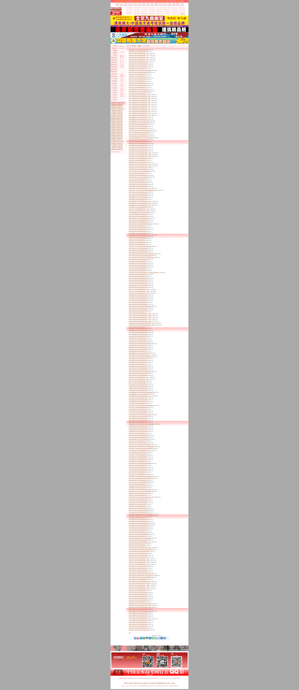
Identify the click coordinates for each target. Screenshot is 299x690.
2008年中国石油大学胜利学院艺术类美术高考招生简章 (140, 356)
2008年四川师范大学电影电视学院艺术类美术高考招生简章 (141, 513)
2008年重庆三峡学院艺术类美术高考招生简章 (138, 386)
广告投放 (173, 683)
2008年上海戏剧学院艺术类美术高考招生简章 (138, 418)
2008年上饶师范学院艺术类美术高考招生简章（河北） (140, 113)
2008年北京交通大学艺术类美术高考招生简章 (138, 624)
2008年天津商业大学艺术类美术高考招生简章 (138, 233)
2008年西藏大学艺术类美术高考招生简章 (137, 487)
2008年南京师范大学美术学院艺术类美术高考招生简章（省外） (142, 323)
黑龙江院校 (130, 5)
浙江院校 (148, 3)
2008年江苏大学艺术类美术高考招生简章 (137, 87)
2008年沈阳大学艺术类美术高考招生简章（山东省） (139, 586)
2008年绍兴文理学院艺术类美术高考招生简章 (138, 427)
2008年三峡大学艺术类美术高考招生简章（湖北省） (139, 210)
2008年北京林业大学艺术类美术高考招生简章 (138, 474)
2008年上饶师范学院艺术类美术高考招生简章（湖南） (140, 104)
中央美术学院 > (114, 57)
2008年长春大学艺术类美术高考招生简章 (137, 506)
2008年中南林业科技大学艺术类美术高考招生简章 (139, 218)
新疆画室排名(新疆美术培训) (117, 133)
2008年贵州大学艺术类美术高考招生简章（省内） (139, 377)
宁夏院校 (156, 5)
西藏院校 (178, 3)
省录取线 (182, 1)
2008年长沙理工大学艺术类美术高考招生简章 (138, 281)
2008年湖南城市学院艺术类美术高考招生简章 (138, 119)
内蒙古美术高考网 (175, 13)
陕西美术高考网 (167, 9)
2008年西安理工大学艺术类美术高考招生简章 (138, 437)
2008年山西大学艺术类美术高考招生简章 (137, 543)
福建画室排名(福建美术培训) (117, 118)
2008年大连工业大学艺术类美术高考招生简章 (138, 134)
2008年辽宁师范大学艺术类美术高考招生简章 (138, 310)
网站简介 (126, 683)
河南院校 (178, 5)
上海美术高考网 (129, 9)
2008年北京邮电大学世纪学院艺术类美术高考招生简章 (140, 611)
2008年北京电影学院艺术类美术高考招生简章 (138, 620)
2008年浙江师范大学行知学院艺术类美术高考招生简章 (140, 306)
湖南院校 (165, 5)
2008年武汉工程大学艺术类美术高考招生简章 (138, 78)
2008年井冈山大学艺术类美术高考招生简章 (137, 339)
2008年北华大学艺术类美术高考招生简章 (137, 441)
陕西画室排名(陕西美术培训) (117, 127)
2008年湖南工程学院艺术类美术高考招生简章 (138, 222)
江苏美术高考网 (137, 9)
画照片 (131, 1)
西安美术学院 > (114, 71)
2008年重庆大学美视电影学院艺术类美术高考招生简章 (140, 538)
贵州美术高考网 (182, 7)
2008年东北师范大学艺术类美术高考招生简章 (138, 500)
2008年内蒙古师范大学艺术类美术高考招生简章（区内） (140, 203)
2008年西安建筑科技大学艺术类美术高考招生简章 (139, 121)
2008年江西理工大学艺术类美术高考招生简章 (138, 298)
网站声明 (139, 683)
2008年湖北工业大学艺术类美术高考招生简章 (138, 167)
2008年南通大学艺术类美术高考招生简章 (137, 504)
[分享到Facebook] (162, 638)
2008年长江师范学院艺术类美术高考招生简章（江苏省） (140, 317)
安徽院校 (173, 5)
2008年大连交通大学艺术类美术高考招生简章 (138, 227)
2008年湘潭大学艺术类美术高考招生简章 (137, 51)
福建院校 (156, 3)
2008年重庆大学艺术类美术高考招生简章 (137, 461)
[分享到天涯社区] (159, 638)
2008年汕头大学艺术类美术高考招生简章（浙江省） (139, 293)
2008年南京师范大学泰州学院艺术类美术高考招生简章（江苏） (142, 497)
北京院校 (117, 3)
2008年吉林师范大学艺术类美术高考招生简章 (138, 442)
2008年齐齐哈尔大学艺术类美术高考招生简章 (138, 422)
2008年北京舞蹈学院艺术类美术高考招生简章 (138, 259)
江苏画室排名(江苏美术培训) (117, 113)
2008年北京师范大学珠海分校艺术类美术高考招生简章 (140, 577)
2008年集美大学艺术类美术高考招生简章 (137, 76)
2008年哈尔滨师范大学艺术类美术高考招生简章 (138, 510)
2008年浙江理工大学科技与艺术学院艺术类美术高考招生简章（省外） (143, 190)
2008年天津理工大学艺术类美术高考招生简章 (138, 527)
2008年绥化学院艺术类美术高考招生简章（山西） (139, 61)
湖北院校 (169, 5)
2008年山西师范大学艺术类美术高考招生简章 (138, 296)
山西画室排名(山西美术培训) (117, 110)
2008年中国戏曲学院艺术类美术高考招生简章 (138, 334)
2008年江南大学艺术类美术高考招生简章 (137, 364)
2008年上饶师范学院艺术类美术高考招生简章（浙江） (140, 115)
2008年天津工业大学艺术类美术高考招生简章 (138, 248)
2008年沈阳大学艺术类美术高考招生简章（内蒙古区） (140, 585)
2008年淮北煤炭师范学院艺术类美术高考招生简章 (139, 91)
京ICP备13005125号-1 (173, 685)
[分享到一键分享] (165, 638)
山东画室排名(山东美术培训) (117, 116)
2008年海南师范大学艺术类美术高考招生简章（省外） (140, 205)
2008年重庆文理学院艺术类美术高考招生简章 (138, 345)
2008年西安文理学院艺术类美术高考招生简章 (138, 139)
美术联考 (151, 1)
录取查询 (174, 1)
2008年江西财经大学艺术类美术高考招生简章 (138, 64)
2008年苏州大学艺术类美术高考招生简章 (137, 173)
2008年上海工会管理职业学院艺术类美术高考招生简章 (140, 478)
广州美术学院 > (114, 74)
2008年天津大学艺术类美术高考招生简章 (137, 545)
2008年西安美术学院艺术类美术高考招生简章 (138, 485)
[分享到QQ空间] (144, 638)
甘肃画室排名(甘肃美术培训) (117, 129)
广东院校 (117, 5)
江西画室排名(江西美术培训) (117, 124)
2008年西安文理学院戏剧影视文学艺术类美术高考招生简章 (141, 137)
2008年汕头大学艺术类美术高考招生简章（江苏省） (139, 291)
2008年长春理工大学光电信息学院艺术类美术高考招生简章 (141, 405)
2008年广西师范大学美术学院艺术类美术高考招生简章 (140, 130)
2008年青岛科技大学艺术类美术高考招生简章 (138, 195)
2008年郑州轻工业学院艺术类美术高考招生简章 (138, 169)
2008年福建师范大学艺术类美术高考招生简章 (138, 149)
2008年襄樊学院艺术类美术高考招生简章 (137, 351)
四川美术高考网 (159, 7)
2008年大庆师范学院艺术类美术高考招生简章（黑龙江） (140, 547)
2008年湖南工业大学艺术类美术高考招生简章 (138, 252)
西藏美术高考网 (144, 13)
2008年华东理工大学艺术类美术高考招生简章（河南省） (140, 156)
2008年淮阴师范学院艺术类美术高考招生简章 (138, 362)
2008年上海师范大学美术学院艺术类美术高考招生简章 (140, 255)
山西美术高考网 (151, 7)
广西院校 (121, 5)
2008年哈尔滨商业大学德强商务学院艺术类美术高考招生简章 (141, 446)
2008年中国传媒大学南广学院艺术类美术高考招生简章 (140, 414)
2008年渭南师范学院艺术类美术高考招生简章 (138, 401)
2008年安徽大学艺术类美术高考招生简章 (137, 454)
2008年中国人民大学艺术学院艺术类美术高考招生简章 (140, 607)
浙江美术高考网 (144, 9)
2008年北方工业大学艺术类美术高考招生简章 (138, 332)
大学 (140, 1)
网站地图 (130, 683)
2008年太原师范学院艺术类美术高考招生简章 (138, 265)
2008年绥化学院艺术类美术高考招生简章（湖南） (139, 57)
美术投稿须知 (145, 683)
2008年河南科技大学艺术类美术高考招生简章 (138, 66)
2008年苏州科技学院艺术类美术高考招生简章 (138, 150)
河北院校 (121, 3)
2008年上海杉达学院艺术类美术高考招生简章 (138, 512)
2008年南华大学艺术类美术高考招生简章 (137, 409)
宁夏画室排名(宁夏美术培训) (117, 130)
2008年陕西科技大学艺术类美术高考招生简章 (138, 162)
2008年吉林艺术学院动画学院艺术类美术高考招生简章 (140, 549)
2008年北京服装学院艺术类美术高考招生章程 (138, 615)
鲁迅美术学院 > (114, 64)
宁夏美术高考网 (182, 9)
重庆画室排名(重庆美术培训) (117, 136)
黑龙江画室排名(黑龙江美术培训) (118, 141)
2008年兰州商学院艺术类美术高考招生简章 (137, 92)
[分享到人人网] (150, 638)
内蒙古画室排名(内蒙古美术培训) (118, 108)
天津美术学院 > (114, 69)
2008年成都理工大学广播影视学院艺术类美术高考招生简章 (141, 476)
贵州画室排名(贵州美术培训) (117, 140)
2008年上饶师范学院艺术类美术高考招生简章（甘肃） (140, 98)
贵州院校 (173, 3)
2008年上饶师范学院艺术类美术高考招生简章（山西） (140, 111)
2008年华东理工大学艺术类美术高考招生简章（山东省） (140, 165)
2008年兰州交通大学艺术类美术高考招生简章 (138, 469)
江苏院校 (143, 3)
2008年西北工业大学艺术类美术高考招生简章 (138, 83)
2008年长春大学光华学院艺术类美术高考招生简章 (139, 534)
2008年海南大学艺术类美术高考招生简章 (137, 68)
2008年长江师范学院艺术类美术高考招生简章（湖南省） (140, 315)
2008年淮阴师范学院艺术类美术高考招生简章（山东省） (140, 396)
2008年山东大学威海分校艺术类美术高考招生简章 (139, 132)
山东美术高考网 (151, 9)
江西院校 (182, 3)
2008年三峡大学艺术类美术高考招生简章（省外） (139, 208)
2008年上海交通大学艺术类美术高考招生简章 (138, 592)
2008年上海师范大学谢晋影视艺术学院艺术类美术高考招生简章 (142, 253)
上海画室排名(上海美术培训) (117, 112)
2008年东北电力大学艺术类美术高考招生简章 (138, 349)
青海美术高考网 (129, 13)
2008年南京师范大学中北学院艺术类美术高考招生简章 (140, 603)
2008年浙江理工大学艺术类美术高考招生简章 (138, 192)
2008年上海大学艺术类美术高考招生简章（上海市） (139, 558)
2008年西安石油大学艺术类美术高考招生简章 (138, 229)
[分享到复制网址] (167, 638)
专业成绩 (170, 1)
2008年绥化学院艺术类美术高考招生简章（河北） (139, 55)
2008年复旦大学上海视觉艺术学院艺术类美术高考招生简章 (141, 515)
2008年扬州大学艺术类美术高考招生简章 (137, 240)
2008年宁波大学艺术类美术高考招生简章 (137, 74)
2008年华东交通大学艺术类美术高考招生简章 (138, 85)
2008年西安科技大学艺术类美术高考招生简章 (138, 347)
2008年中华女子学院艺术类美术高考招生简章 (138, 407)
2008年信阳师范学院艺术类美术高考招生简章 (138, 295)
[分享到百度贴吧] (156, 638)
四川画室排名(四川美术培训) (117, 135)
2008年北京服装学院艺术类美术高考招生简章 (138, 124)
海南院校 (125, 5)
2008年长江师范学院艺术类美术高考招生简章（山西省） (140, 321)
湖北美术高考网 (137, 11)
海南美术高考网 (182, 11)
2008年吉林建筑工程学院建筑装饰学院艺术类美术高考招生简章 (142, 424)
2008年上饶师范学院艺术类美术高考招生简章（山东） (140, 109)
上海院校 (139, 3)
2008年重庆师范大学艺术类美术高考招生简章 (138, 431)
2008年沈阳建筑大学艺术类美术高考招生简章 (138, 117)
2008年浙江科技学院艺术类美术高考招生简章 (138, 274)
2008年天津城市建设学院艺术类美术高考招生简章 (139, 212)
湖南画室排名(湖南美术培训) (117, 119)
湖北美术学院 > (114, 76)
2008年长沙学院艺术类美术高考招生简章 (137, 484)
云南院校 (169, 3)
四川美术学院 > (114, 67)
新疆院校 (152, 5)
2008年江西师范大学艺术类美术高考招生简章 (138, 566)
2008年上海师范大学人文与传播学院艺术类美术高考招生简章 (141, 257)
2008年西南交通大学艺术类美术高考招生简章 (138, 89)
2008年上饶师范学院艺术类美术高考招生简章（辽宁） (140, 107)
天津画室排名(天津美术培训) (117, 107)
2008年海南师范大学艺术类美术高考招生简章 (138, 207)
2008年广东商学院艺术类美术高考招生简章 (137, 383)
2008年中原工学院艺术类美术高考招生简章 (137, 270)
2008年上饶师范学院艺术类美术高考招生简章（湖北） (140, 102)
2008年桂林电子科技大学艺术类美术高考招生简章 (139, 122)
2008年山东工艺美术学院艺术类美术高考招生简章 (139, 72)
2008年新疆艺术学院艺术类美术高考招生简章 (138, 308)
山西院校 (135, 3)
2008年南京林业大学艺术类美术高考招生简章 (138, 186)
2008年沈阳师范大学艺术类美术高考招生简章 (138, 158)
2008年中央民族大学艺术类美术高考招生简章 (138, 220)
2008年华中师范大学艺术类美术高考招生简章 (138, 532)
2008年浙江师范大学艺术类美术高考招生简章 (138, 304)
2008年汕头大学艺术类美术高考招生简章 (137, 562)
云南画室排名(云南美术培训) (117, 138)
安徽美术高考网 (144, 11)
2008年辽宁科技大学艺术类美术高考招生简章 (138, 147)
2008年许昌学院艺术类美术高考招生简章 (137, 311)
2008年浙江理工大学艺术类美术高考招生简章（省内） (140, 188)
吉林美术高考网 (151, 13)
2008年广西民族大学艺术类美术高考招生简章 (138, 579)
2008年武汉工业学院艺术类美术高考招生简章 (138, 63)
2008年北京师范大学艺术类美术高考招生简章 (138, 622)
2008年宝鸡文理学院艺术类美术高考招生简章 (138, 237)
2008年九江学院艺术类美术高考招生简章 (137, 79)
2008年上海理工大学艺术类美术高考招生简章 (138, 416)
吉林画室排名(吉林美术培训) (117, 143)
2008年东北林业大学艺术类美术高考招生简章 (138, 412)
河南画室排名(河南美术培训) (117, 126)
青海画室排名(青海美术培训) (117, 132)
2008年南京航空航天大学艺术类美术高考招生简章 (139, 177)
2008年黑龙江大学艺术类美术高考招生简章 (137, 553)
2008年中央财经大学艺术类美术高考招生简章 (138, 626)
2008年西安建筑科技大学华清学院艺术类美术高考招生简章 (141, 392)
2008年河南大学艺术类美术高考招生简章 (137, 231)
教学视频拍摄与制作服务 (161, 683)
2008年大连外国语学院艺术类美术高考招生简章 (138, 278)
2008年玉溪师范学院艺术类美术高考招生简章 (138, 519)
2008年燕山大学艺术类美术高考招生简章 (137, 495)
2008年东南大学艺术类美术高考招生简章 (137, 601)
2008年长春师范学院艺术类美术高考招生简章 (138, 280)
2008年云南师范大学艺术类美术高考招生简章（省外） (140, 354)
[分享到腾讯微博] (141, 638)
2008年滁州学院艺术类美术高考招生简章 (137, 326)
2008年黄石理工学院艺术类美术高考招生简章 (138, 175)
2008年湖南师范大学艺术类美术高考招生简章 (138, 263)
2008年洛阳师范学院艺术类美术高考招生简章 (138, 214)
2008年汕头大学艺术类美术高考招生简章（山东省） (139, 289)
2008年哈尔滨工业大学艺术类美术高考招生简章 (138, 482)
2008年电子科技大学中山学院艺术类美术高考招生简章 (140, 491)
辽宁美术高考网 (159, 13)
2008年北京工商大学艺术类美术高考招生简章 (138, 397)
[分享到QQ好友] (147, 638)
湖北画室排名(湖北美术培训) (117, 121)
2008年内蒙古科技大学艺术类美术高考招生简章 (138, 285)
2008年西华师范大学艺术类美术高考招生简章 (138, 420)
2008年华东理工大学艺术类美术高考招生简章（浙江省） (140, 164)
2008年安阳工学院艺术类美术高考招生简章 (137, 536)
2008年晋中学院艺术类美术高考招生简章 (137, 530)
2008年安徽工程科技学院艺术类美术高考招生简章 (139, 136)
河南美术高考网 (159, 11)
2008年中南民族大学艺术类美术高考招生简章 (138, 184)
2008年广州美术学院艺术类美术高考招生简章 (138, 194)
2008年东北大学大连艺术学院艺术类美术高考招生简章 (140, 246)
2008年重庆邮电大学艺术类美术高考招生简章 (138, 330)
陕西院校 (143, 5)
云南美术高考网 (174, 7)
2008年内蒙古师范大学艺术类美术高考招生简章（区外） (140, 201)
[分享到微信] (153, 638)
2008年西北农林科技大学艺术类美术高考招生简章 (139, 439)
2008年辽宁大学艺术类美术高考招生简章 (137, 381)
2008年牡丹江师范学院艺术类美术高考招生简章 (138, 435)
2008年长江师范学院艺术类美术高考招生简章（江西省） (140, 313)
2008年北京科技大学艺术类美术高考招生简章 (138, 459)
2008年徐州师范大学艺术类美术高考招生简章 (138, 609)
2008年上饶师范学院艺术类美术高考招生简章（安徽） (140, 94)
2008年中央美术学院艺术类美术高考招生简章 (138, 628)
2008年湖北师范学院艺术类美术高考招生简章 (138, 411)
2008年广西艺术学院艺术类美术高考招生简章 (138, 283)
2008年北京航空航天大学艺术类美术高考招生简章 (139, 551)
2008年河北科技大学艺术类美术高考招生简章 (138, 341)
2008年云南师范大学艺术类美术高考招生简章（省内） (140, 450)
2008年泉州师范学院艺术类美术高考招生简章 (138, 598)
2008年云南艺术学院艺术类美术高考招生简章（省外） (140, 542)
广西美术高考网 (174, 11)
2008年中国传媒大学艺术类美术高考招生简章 (138, 557)
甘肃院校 (148, 5)
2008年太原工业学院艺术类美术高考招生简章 (138, 182)
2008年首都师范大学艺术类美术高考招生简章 (138, 399)
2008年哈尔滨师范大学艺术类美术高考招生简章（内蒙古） (141, 223)
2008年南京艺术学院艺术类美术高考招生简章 (138, 493)
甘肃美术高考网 (174, 9)
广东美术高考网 (167, 11)
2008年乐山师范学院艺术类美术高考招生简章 (138, 369)
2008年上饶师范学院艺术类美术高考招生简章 (138, 528)
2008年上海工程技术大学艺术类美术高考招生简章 (139, 171)
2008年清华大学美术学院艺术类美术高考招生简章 (139, 630)
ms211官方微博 (152, 683)
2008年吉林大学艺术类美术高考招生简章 (137, 465)
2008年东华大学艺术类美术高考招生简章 (137, 276)
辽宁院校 (139, 5)
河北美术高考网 (137, 7)
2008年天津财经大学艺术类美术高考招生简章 (138, 145)
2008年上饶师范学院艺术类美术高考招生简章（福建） (140, 96)
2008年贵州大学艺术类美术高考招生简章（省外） (139, 379)
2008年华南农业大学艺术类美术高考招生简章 (138, 390)
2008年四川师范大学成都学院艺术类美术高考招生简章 (140, 371)
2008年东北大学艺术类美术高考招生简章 (137, 472)
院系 (142, 1)
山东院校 (152, 3)
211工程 (128, 1)
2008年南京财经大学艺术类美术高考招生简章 (138, 143)
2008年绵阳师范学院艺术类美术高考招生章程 (138, 540)
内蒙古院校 (130, 3)
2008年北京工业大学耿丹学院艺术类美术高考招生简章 (140, 444)
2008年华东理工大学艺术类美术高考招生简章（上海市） (140, 605)
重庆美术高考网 (167, 7)
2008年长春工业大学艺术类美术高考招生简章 (138, 572)
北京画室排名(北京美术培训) (117, 104)
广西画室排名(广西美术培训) (117, 147)
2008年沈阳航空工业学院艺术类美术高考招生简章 (139, 523)
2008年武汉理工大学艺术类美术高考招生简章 (138, 216)
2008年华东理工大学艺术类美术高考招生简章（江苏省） (140, 152)
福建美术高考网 (159, 9)
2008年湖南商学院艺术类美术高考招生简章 (137, 180)
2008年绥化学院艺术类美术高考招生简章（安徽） (139, 53)
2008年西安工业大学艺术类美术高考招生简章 (138, 426)
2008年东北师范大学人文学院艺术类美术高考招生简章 (140, 463)
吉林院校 (135, 5)
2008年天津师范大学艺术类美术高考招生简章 (138, 480)
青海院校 (161, 5)
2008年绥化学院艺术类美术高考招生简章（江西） (139, 59)
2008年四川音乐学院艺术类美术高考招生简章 (138, 373)
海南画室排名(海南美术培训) (117, 149)
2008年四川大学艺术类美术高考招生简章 (137, 160)
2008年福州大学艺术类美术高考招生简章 (137, 328)
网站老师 (135, 683)
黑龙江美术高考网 (167, 13)
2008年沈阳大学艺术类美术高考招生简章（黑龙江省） (140, 583)
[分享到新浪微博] (138, 638)
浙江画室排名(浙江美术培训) (117, 115)
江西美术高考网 (151, 11)
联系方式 (168, 683)
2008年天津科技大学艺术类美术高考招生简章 (138, 197)
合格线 (167, 1)
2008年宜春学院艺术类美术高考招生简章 (137, 338)
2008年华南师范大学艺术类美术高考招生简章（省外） (140, 235)
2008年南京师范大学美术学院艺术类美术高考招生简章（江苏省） (142, 325)
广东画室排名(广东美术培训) (117, 146)
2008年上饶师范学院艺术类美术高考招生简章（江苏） (140, 106)
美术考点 (147, 1)
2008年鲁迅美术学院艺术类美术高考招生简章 (138, 49)
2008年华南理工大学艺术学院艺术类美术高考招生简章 (140, 70)
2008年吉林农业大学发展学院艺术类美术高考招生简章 (140, 343)
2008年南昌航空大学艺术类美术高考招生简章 (138, 384)
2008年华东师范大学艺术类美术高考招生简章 (138, 358)
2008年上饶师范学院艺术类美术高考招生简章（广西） (140, 100)
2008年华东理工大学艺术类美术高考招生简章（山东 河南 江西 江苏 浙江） (144, 272)
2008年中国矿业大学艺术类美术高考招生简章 (138, 467)
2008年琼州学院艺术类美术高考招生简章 (137, 225)
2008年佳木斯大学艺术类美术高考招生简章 (137, 499)
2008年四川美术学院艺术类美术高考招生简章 (138, 555)
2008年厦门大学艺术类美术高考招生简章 (137, 238)
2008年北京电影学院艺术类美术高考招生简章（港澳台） (140, 618)
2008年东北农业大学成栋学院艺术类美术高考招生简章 (140, 573)
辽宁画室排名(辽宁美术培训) (117, 144)
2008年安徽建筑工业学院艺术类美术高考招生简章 (139, 353)
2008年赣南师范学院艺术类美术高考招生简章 (138, 521)
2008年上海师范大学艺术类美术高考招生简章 (138, 570)
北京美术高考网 (129, 7)
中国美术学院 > (114, 62)
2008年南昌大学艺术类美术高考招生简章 (137, 261)
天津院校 (125, 3)
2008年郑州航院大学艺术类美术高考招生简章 (138, 429)
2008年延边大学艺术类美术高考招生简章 (137, 433)
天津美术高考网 (144, 7)
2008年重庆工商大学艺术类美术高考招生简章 (138, 128)
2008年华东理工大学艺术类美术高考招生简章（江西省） (140, 154)
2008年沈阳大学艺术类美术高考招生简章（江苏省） (139, 588)
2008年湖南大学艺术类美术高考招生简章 (137, 517)
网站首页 (134, 45)
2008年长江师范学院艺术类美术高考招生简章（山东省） (140, 319)
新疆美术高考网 (137, 13)
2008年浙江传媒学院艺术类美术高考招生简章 (138, 452)
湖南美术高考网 (129, 11)
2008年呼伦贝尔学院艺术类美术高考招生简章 (138, 287)
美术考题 (155, 1)
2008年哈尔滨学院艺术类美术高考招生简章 (137, 594)
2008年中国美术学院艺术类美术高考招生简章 (138, 600)
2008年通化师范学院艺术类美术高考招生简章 (138, 366)
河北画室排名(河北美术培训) (117, 105)
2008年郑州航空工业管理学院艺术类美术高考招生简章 (140, 489)
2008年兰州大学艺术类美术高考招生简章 (137, 81)
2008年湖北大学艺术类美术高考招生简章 (137, 141)
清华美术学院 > (114, 60)
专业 (144, 1)
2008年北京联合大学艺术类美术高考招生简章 (138, 126)
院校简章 (139, 45)
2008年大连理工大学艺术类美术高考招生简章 (138, 508)
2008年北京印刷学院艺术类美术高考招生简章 (138, 300)
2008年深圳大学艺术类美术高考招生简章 (137, 403)
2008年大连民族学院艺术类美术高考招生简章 (138, 250)
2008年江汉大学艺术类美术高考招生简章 (137, 179)
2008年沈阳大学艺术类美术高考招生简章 (137, 268)
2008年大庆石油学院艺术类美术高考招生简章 (138, 596)
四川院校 (161, 3)
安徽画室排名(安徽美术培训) (117, 122)
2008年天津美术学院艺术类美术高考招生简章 (138, 336)
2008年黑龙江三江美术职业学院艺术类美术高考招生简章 (140, 448)
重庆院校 (165, 3)
